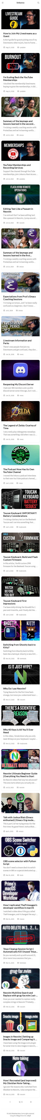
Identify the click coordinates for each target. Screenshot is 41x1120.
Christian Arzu (16, 1113)
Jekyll (29, 1116)
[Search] (38, 3)
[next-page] (31, 1102)
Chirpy (18, 1116)
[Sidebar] (2, 3)
